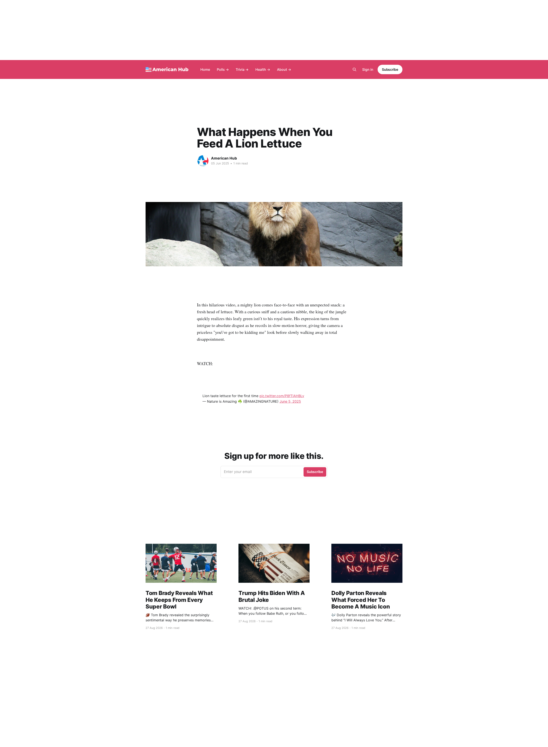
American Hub (224, 158)
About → (284, 69)
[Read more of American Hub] (203, 161)
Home (205, 69)
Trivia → (242, 69)
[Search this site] (354, 69)
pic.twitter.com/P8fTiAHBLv (281, 396)
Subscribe (390, 69)
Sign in (367, 69)
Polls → (223, 69)
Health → (262, 69)
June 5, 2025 (290, 401)
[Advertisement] (274, 30)
